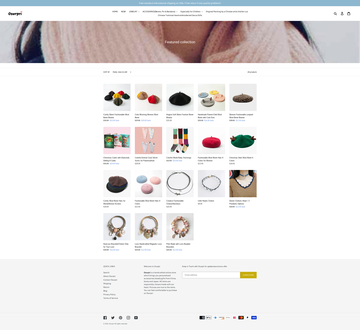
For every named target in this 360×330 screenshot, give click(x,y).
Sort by (106, 72)
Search (106, 272)
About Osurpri (109, 276)
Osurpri (111, 324)
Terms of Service (110, 298)
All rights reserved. (120, 324)
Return (106, 287)
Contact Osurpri (110, 280)
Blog (105, 291)
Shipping (107, 283)
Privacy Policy (109, 294)
